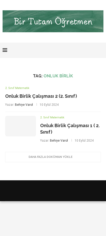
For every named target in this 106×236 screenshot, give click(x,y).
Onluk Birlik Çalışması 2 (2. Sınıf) (41, 96)
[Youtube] (93, 50)
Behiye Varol (24, 105)
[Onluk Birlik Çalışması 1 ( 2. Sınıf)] (20, 126)
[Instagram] (88, 50)
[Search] (100, 50)
